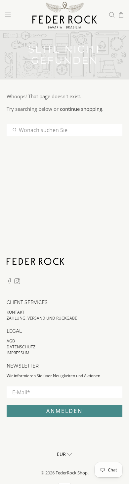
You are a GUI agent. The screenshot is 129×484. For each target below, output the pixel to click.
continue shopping (81, 109)
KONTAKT (15, 312)
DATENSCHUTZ (21, 347)
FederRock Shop (72, 473)
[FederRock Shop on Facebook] (10, 283)
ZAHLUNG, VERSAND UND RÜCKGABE (42, 318)
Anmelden (64, 411)
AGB (11, 341)
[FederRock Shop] (64, 15)
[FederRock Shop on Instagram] (17, 283)
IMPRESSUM (18, 353)
